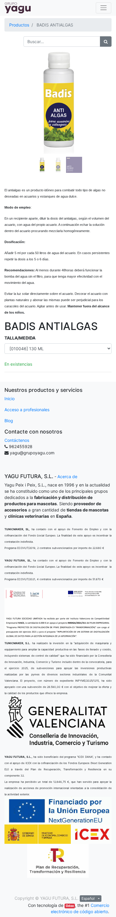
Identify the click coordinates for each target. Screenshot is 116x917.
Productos (19, 24)
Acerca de (67, 476)
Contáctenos (16, 440)
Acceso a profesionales (26, 409)
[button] (12, 106)
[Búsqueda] (106, 41)
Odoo (70, 906)
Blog (8, 420)
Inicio (9, 398)
